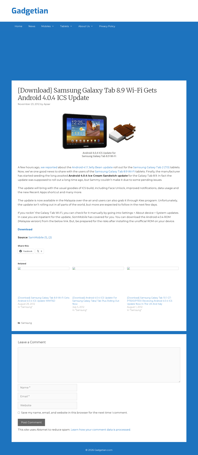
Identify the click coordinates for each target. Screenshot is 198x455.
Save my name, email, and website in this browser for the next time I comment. (74, 412)
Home (18, 26)
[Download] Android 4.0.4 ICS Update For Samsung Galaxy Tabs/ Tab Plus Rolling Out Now (95, 300)
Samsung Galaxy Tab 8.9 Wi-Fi (115, 171)
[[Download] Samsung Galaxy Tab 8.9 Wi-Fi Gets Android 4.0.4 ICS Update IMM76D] (43, 281)
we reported (49, 167)
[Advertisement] (99, 54)
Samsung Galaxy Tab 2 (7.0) (151, 167)
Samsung (26, 323)
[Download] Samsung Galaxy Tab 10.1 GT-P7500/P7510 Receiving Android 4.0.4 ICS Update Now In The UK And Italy (149, 300)
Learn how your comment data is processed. (101, 429)
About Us (84, 26)
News (31, 26)
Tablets (64, 26)
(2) (50, 237)
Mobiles (46, 26)
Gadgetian (30, 11)
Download (25, 229)
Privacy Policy (107, 26)
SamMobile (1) (38, 237)
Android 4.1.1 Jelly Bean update (92, 167)
